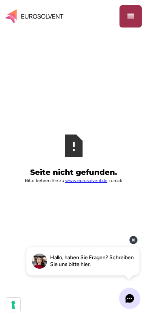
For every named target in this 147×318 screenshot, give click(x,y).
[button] (130, 16)
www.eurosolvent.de (86, 180)
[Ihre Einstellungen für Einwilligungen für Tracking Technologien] (13, 305)
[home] (36, 16)
